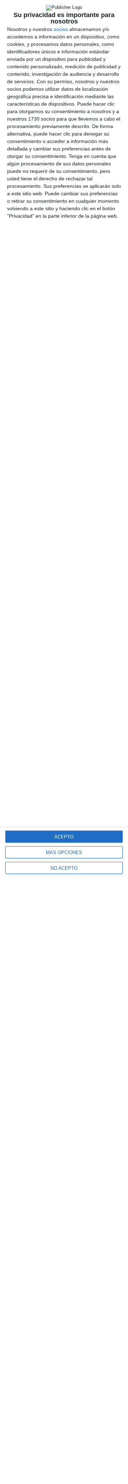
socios (61, 29)
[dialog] (64, 742)
